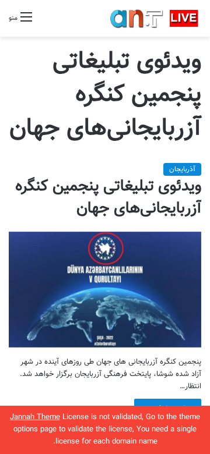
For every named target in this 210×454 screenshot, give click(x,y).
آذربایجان (182, 169)
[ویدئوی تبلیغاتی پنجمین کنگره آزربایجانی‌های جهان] (105, 289)
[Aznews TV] (154, 18)
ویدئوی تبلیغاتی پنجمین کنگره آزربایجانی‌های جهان (108, 197)
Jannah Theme (35, 417)
